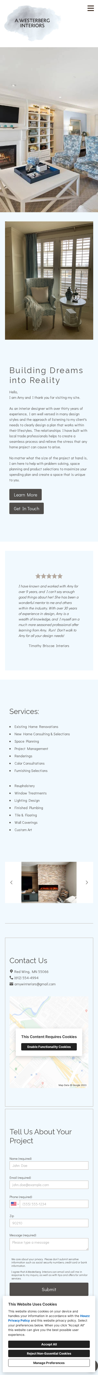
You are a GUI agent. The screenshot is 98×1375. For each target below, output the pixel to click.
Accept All (49, 1344)
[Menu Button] (90, 8)
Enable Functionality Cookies (49, 1047)
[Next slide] (86, 882)
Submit (49, 1289)
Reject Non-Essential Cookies (49, 1353)
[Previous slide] (11, 882)
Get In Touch (26, 508)
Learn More (25, 495)
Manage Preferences (49, 1363)
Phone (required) (21, 1197)
